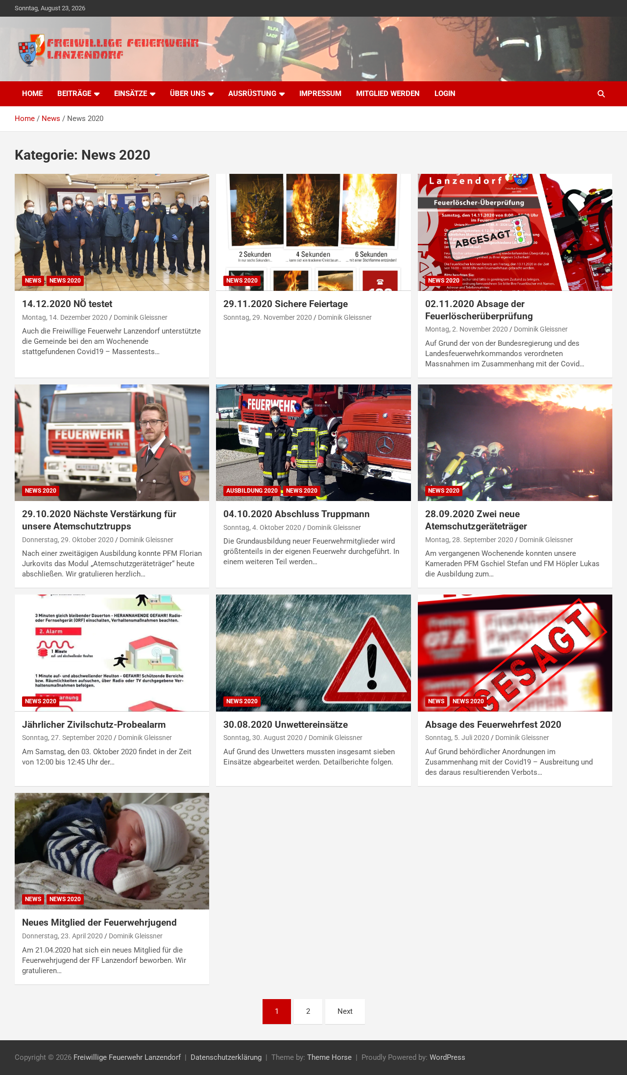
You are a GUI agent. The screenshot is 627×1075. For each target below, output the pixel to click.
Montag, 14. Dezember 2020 (65, 317)
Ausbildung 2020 (252, 490)
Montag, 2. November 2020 (466, 329)
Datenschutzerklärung (226, 1057)
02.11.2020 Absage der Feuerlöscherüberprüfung (479, 310)
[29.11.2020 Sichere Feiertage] (313, 232)
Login (445, 93)
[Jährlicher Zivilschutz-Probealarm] (112, 653)
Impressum (320, 93)
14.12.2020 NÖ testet (67, 304)
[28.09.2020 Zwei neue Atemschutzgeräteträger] (515, 443)
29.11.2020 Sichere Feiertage (285, 304)
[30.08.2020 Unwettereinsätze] (313, 653)
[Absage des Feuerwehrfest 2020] (515, 653)
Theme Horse (329, 1057)
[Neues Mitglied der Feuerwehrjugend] (112, 851)
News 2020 (65, 280)
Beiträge (74, 93)
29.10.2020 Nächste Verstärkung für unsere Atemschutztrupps (99, 520)
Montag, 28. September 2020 (469, 540)
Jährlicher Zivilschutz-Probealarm (94, 724)
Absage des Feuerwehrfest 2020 (493, 724)
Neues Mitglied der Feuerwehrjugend (99, 922)
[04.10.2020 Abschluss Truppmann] (313, 443)
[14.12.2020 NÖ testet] (112, 232)
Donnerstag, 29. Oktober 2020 (68, 540)
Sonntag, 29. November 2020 (267, 317)
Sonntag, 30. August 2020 (263, 737)
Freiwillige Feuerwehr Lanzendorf (127, 1057)
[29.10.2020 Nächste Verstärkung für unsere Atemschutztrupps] (112, 443)
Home (32, 93)
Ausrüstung (252, 93)
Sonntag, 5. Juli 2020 (457, 737)
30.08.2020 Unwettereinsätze (285, 724)
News (33, 280)
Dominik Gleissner (141, 317)
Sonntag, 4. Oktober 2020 (262, 527)
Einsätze (130, 93)
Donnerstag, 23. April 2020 (62, 936)
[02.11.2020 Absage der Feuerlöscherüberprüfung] (515, 232)
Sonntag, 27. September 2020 (67, 737)
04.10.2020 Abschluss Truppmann (296, 514)
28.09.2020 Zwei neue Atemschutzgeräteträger (476, 520)
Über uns (187, 93)
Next (345, 1011)
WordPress (447, 1057)
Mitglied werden (388, 93)
